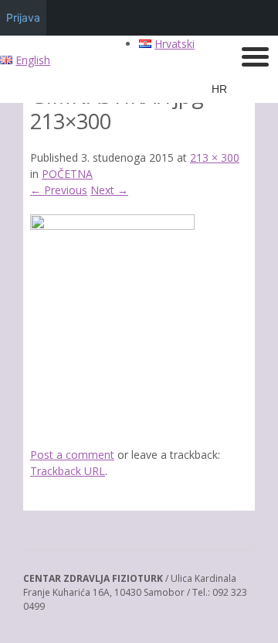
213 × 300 (214, 157)
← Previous (58, 190)
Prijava (23, 17)
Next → (109, 190)
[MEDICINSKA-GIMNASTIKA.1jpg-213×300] (112, 225)
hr (219, 89)
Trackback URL (67, 470)
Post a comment (72, 454)
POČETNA (67, 173)
